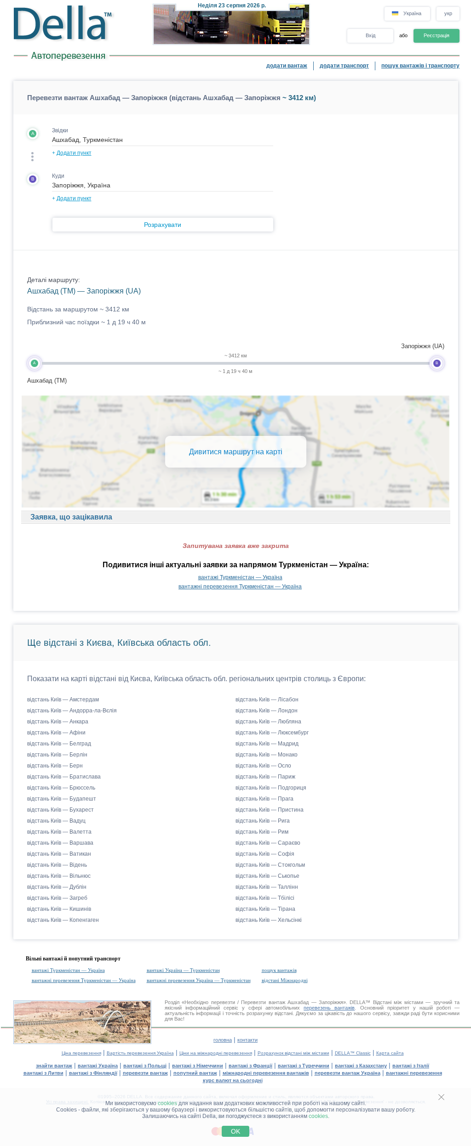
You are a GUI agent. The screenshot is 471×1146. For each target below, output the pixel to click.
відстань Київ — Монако (267, 754)
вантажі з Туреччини (303, 1065)
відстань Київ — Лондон (267, 710)
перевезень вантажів (329, 1008)
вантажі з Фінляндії (93, 1073)
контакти (247, 1040)
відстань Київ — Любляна (268, 721)
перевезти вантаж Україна (347, 1073)
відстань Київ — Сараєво (268, 843)
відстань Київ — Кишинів (59, 909)
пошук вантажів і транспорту (420, 65)
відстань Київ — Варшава (60, 843)
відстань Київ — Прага (264, 799)
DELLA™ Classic (353, 1053)
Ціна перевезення (81, 1053)
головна (222, 1040)
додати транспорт (344, 65)
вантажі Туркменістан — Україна (240, 577)
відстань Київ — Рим (262, 832)
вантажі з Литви (43, 1073)
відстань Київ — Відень (57, 865)
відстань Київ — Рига (263, 821)
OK (235, 1131)
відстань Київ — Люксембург (272, 732)
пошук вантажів (279, 970)
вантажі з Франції (250, 1065)
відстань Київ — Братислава (64, 776)
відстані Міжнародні (285, 980)
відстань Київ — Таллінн (267, 887)
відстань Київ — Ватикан (59, 854)
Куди (58, 176)
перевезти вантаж (145, 1073)
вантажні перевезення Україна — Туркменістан (199, 980)
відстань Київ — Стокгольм (270, 865)
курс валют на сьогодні (233, 1080)
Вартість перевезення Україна (140, 1053)
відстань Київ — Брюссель (61, 788)
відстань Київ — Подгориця (271, 788)
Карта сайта (390, 1053)
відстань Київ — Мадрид (267, 743)
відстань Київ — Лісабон (267, 699)
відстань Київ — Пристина (270, 810)
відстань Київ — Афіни (56, 732)
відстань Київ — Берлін (57, 754)
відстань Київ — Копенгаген (63, 920)
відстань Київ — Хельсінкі (269, 920)
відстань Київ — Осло (263, 765)
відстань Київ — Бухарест (60, 810)
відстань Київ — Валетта (59, 832)
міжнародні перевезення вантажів (266, 1073)
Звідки (60, 130)
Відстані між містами (398, 1002)
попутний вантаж (195, 1073)
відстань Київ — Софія (265, 854)
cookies (167, 1103)
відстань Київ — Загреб (57, 898)
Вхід (370, 35)
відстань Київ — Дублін (56, 887)
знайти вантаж (54, 1065)
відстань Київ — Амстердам (63, 699)
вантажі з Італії (410, 1065)
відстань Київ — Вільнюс (59, 876)
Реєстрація (436, 35)
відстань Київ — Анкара (57, 721)
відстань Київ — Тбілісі (265, 898)
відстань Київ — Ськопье (267, 876)
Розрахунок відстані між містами (293, 1053)
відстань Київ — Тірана (265, 909)
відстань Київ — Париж (265, 776)
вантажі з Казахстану (361, 1065)
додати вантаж (286, 65)
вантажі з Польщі (145, 1065)
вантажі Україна (98, 1065)
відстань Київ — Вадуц (56, 821)
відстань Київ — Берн (55, 765)
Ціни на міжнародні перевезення (215, 1053)
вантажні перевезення (414, 1073)
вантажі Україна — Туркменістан (183, 970)
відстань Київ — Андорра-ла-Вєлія (72, 710)
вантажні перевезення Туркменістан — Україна (240, 586)
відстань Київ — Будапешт (61, 799)
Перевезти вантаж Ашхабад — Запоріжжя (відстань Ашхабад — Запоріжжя (154, 98)
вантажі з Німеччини (197, 1065)
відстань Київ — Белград (59, 743)
